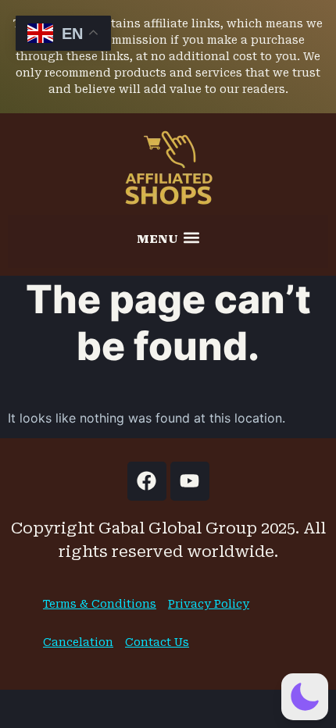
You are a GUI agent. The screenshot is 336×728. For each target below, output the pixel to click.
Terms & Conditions (99, 604)
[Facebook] (146, 481)
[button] (168, 237)
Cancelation (78, 642)
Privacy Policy (208, 604)
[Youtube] (189, 481)
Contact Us (157, 642)
